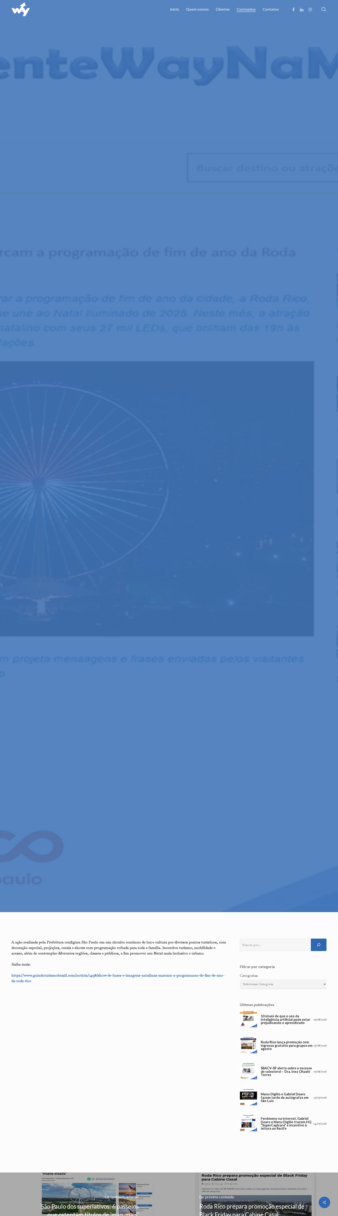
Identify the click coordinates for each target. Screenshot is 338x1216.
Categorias (249, 975)
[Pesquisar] (319, 945)
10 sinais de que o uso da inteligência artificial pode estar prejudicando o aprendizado (285, 1019)
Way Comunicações (142, 571)
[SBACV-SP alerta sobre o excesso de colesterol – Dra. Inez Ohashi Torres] (248, 1072)
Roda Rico (169, 534)
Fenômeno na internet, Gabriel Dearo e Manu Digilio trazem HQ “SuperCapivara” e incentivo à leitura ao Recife (286, 1123)
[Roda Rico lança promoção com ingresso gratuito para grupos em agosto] (248, 1046)
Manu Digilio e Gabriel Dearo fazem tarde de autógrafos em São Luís (285, 1098)
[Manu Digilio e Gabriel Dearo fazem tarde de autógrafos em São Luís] (248, 1098)
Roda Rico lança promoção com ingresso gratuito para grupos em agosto (286, 1045)
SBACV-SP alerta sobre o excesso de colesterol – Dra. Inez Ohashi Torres (286, 1071)
